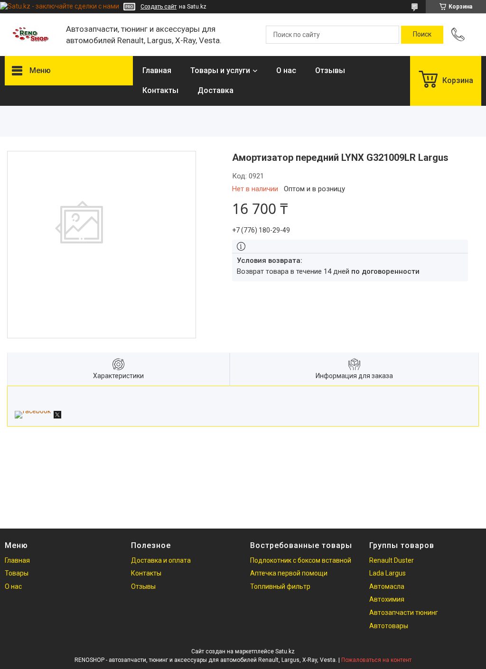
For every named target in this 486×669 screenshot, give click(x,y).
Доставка (215, 90)
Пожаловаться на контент (376, 660)
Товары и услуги (220, 70)
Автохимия (386, 599)
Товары (16, 573)
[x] (57, 416)
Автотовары (388, 626)
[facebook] (33, 411)
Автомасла (386, 586)
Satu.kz (285, 651)
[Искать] (422, 35)
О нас (286, 70)
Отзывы (330, 70)
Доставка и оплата (161, 560)
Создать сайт (158, 6)
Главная (156, 70)
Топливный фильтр (280, 586)
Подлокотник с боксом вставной (300, 560)
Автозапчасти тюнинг (403, 612)
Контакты (160, 90)
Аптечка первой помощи (288, 573)
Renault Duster (391, 560)
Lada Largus (387, 573)
